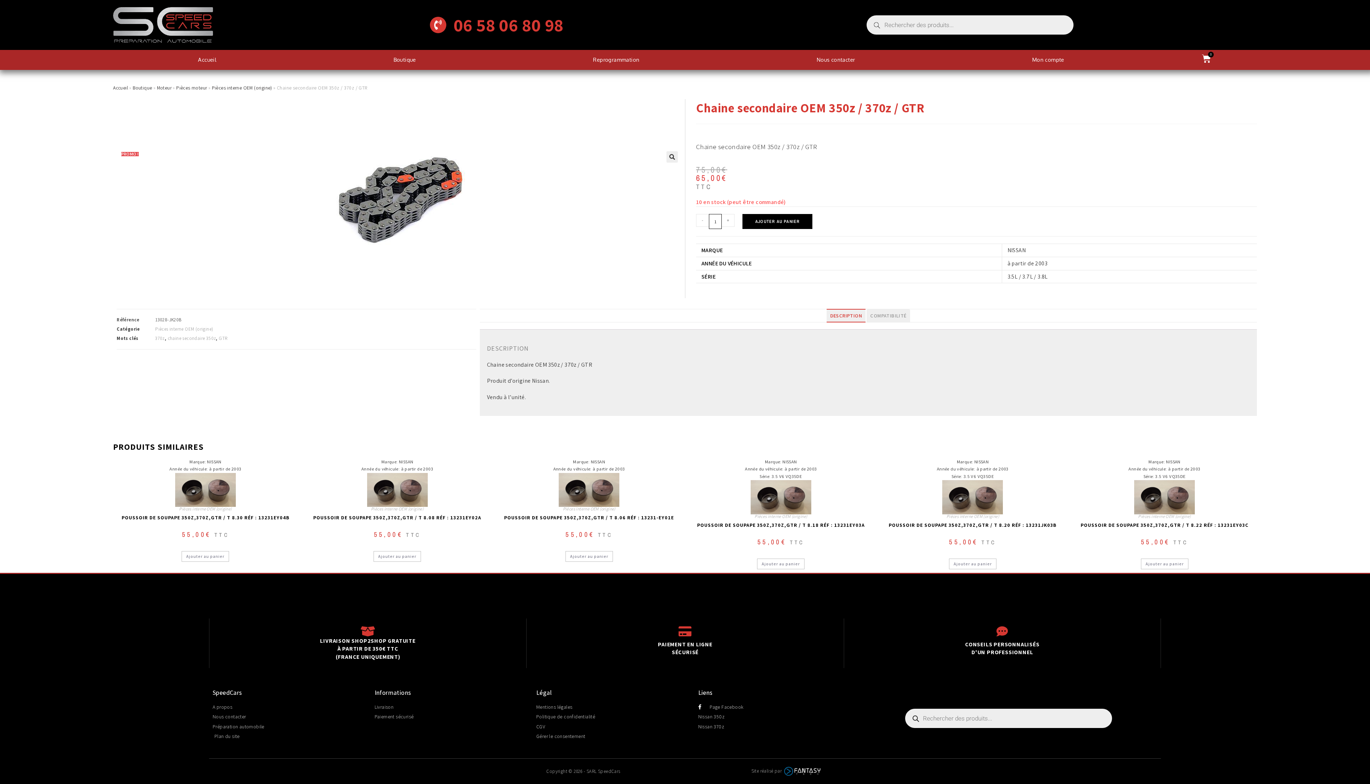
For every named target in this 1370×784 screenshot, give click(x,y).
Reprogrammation (616, 59)
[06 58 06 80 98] (438, 25)
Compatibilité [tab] (888, 315)
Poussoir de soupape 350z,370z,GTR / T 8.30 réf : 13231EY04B (205, 517)
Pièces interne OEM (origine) (242, 88)
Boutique (405, 59)
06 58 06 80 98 (508, 24)
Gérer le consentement (560, 736)
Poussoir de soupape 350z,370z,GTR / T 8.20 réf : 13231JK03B (972, 525)
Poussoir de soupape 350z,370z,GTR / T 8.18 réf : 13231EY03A (781, 525)
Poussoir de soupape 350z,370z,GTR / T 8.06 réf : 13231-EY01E (589, 517)
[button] (672, 157)
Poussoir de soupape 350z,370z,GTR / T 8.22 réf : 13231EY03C (1164, 525)
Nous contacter (836, 59)
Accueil (207, 59)
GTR (223, 338)
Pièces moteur (191, 88)
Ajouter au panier (777, 221)
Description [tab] (846, 315)
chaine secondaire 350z (192, 338)
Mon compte (1048, 59)
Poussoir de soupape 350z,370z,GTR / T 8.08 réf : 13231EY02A (397, 517)
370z (160, 338)
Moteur (164, 88)
